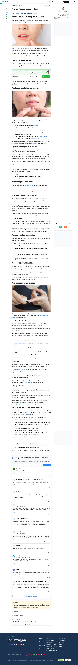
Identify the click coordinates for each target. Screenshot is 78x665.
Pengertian (14, 11)
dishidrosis (41, 254)
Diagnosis (17, 13)
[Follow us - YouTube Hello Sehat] (21, 644)
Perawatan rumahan (32, 13)
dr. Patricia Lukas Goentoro (63, 13)
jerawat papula (36, 138)
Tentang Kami (62, 640)
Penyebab (24, 11)
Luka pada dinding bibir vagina (22, 518)
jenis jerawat (21, 63)
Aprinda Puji (60, 17)
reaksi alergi (47, 221)
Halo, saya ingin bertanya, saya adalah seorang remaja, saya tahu (31, 581)
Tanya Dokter (47, 464)
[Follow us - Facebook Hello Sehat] (12, 644)
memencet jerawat (21, 439)
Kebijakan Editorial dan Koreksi (52, 644)
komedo (36, 125)
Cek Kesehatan (42, 641)
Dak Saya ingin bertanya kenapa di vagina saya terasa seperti (30, 479)
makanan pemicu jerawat (32, 445)
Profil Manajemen (62, 642)
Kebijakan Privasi (49, 642)
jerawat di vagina (42, 136)
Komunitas (41, 648)
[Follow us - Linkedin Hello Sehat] (16, 644)
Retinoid (16, 351)
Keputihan (18, 569)
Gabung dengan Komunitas (31, 596)
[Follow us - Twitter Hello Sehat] (19, 644)
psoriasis (17, 256)
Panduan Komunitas (50, 648)
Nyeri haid (18, 555)
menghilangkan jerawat (19, 404)
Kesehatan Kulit (14, 5)
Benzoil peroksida (19, 343)
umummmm (18, 504)
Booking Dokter (42, 645)
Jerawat (20, 5)
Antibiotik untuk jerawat (17, 369)
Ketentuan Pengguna (50, 640)
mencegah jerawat (23, 414)
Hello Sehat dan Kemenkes (51, 650)
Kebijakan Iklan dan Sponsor (51, 646)
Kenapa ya (18, 468)
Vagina (17, 491)
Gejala (19, 11)
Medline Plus (42, 419)
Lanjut (14, 473)
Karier (60, 644)
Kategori (40, 638)
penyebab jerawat (29, 185)
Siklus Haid (18, 531)
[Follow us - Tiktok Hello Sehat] (23, 644)
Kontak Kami (61, 646)
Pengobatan (23, 13)
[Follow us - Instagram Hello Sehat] (14, 644)
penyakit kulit (27, 154)
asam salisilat (31, 382)
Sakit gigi (18, 545)
